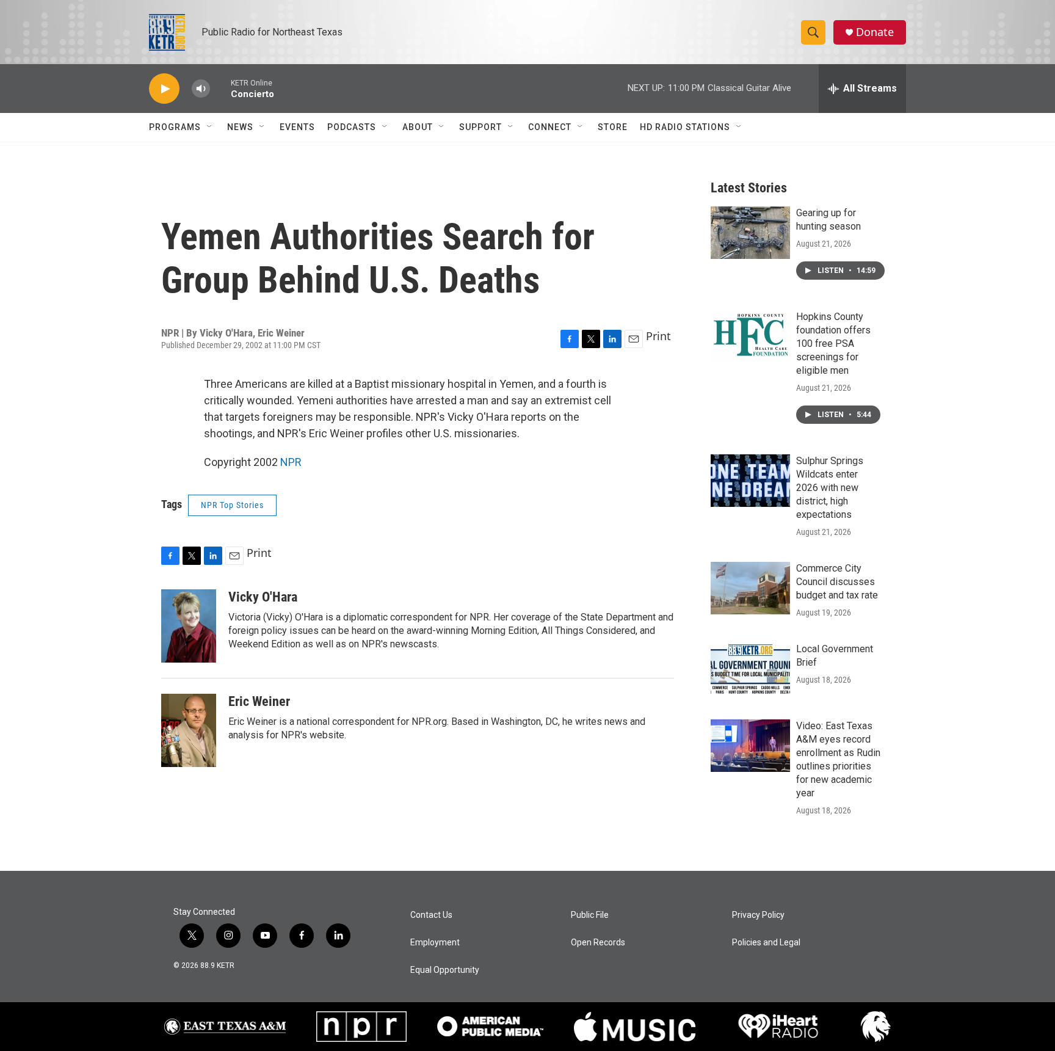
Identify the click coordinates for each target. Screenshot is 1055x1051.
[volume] (200, 89)
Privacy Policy (758, 915)
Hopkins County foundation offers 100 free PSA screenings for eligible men (833, 343)
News (240, 127)
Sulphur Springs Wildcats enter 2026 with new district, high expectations (829, 487)
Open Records (598, 942)
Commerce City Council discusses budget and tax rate (837, 581)
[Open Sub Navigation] (210, 127)
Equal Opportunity (444, 970)
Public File (590, 915)
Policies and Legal (766, 942)
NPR (291, 462)
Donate (875, 32)
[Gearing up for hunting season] (750, 232)
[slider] (220, 88)
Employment (435, 942)
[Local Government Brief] (750, 668)
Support (480, 127)
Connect (549, 127)
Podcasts (351, 127)
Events (297, 127)
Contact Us (431, 915)
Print (658, 336)
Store (613, 127)
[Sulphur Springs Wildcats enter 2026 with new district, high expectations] (750, 480)
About (417, 127)
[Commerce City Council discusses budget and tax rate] (750, 588)
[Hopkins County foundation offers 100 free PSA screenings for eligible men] (750, 336)
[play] (164, 89)
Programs (175, 127)
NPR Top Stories (232, 505)
